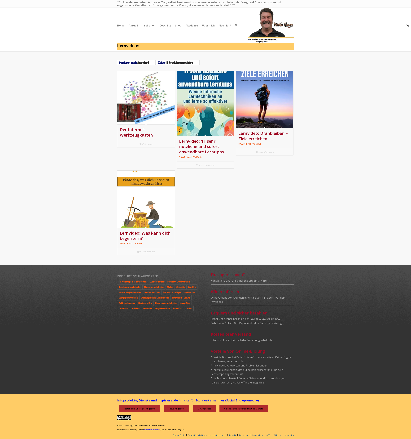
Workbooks (177, 308)
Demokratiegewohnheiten (130, 292)
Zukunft (188, 308)
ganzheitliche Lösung (181, 298)
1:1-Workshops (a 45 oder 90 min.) (133, 281)
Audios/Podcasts (157, 281)
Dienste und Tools (152, 292)
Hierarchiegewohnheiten (166, 303)
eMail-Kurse (189, 292)
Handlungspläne (145, 303)
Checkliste (180, 287)
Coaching (192, 287)
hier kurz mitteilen (152, 429)
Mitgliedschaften (162, 308)
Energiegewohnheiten (128, 298)
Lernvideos (135, 308)
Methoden (147, 308)
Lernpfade (123, 308)
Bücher (170, 287)
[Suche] (236, 25)
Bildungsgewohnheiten (154, 287)
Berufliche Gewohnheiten (178, 281)
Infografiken (185, 303)
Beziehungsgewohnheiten (130, 287)
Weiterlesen (147, 144)
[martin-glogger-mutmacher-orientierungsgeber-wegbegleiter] (271, 25)
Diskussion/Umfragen (172, 292)
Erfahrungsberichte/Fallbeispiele (155, 298)
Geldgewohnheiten (127, 303)
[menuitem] (121, 25)
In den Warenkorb (206, 165)
